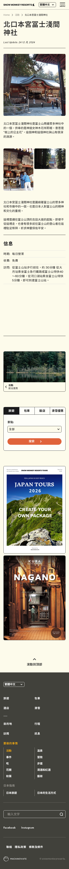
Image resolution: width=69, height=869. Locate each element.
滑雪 (37, 708)
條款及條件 (36, 847)
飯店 (42, 411)
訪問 (6, 733)
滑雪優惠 (57, 411)
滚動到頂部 (34, 664)
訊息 (37, 733)
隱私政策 (20, 847)
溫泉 (40, 750)
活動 (9, 750)
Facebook (9, 827)
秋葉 (9, 776)
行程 (37, 724)
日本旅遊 (11, 793)
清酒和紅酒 (44, 770)
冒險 (40, 757)
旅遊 (11, 411)
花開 (9, 770)
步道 (40, 763)
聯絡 (9, 847)
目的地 (7, 724)
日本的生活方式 (46, 793)
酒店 (6, 708)
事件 (9, 757)
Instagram (27, 827)
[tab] (11, 411)
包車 (27, 411)
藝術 (40, 776)
